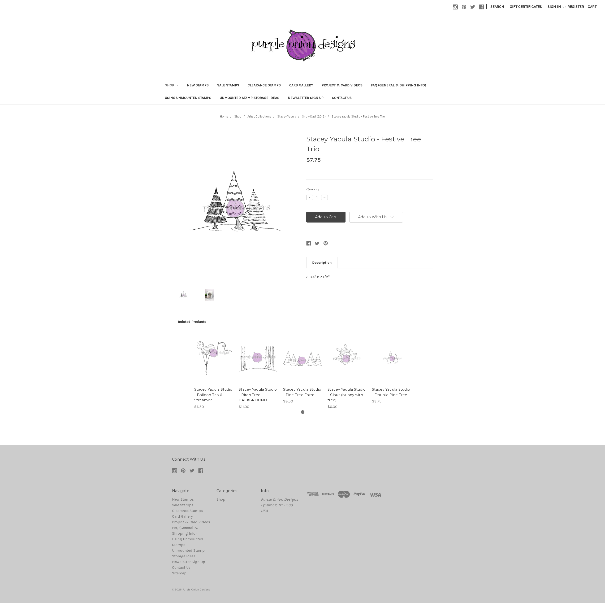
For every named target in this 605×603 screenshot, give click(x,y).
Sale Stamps (228, 85)
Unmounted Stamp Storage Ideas (249, 98)
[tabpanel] (213, 371)
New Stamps (198, 85)
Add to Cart (214, 363)
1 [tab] (302, 412)
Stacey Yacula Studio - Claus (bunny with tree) (347, 394)
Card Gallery (301, 85)
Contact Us (342, 98)
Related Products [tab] (192, 321)
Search (497, 6)
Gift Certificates (526, 6)
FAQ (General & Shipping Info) (398, 85)
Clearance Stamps (264, 85)
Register (575, 6)
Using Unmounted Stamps (188, 98)
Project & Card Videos (342, 85)
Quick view (213, 354)
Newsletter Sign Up (306, 98)
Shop (170, 85)
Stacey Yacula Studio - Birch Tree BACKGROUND (258, 394)
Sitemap (179, 573)
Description (322, 262)
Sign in (554, 6)
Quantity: (313, 189)
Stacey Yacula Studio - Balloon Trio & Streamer (213, 394)
